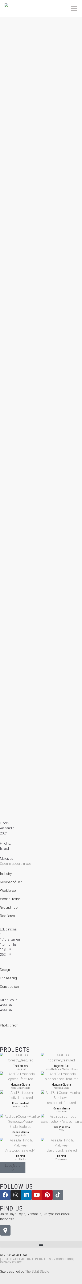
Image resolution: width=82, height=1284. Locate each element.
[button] (12, 1167)
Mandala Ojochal (20, 1084)
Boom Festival (20, 1103)
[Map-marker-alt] (5, 1230)
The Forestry (20, 1066)
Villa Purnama (61, 1127)
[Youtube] (37, 1195)
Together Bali (61, 1066)
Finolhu (20, 1156)
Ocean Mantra (61, 1108)
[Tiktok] (58, 1195)
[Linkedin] (26, 1195)
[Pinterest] (47, 1195)
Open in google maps (16, 864)
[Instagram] (16, 1195)
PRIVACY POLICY (11, 1262)
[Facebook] (5, 1195)
